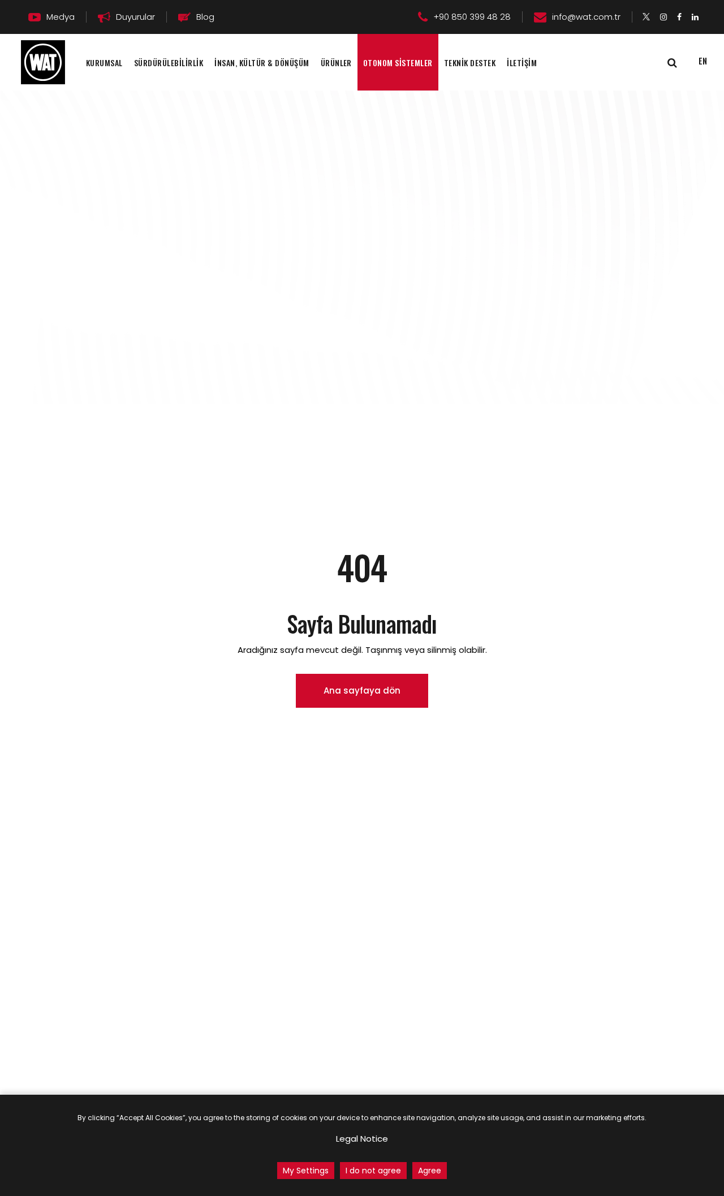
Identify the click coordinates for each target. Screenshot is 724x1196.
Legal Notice (362, 1139)
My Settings (306, 1170)
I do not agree (373, 1170)
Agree (429, 1170)
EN (703, 60)
